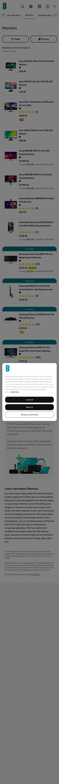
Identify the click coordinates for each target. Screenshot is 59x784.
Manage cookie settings (29, 414)
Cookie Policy (14, 392)
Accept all (29, 400)
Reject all (29, 407)
